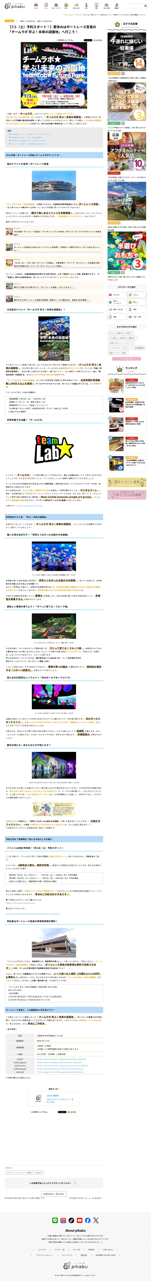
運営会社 (84, 1255)
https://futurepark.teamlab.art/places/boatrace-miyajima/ (33, 914)
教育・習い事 (118, 309)
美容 (134, 309)
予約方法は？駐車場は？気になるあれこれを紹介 (29, 141)
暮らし (135, 302)
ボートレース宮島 (24, 1172)
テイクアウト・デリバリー (120, 348)
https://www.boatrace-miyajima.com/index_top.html (61, 1059)
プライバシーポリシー (44, 1255)
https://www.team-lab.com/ (30, 505)
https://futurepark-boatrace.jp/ (20, 903)
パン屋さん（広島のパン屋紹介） (122, 338)
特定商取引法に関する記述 (106, 1255)
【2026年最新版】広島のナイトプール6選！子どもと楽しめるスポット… (135, 462)
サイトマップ (67, 1255)
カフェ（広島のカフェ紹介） (120, 333)
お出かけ (38, 1172)
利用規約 (91, 1249)
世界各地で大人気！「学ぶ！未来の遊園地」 (27, 137)
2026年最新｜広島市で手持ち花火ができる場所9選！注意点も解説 (135, 404)
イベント (10, 1172)
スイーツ (129, 343)
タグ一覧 (76, 1249)
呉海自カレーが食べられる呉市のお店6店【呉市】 (134, 422)
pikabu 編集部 (53, 1095)
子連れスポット (115, 343)
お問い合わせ (108, 1249)
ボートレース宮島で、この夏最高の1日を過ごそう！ (30, 144)
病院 (114, 317)
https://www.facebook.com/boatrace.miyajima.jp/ (60, 1068)
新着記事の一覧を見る (53, 1193)
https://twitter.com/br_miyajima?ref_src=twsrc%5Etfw (62, 1065)
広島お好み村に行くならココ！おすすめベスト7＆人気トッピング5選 (135, 385)
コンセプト (42, 1249)
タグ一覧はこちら (126, 359)
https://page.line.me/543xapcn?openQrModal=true (60, 1072)
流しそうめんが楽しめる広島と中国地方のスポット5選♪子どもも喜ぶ (135, 443)
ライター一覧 (60, 1249)
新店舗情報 (139, 348)
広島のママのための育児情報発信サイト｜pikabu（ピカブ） (78, 1275)
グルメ (135, 295)
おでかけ (9, 21)
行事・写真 (137, 317)
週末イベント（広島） (118, 353)
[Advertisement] (54, 1139)
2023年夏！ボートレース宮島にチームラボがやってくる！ (32, 134)
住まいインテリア (117, 302)
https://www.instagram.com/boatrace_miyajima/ (59, 1062)
